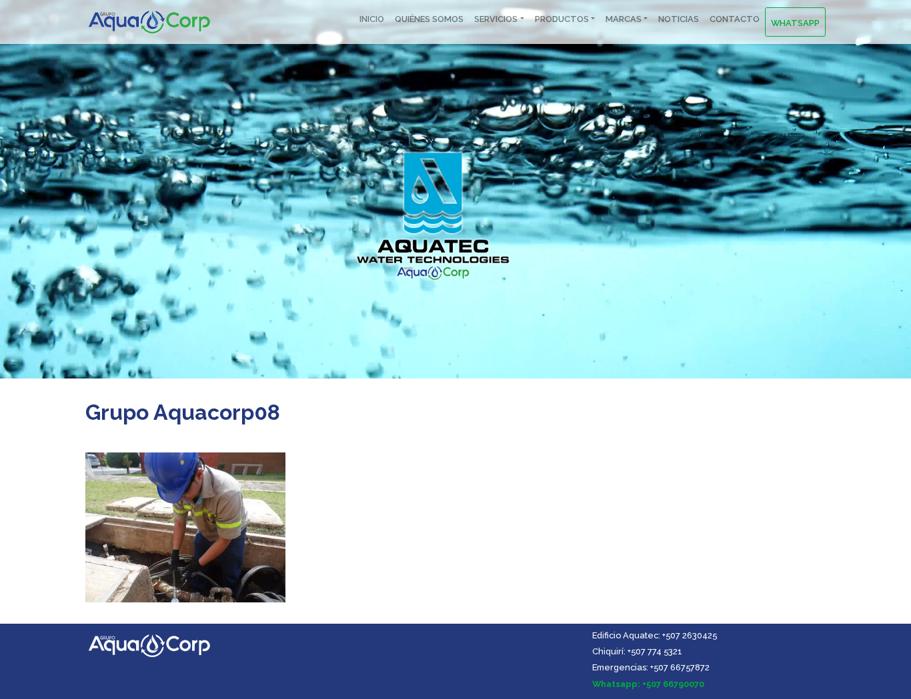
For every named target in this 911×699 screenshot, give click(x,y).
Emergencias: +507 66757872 (651, 667)
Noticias (678, 19)
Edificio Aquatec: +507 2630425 (654, 635)
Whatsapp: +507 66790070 (648, 684)
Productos (562, 19)
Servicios (496, 19)
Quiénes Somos (429, 19)
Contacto (735, 19)
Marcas (624, 19)
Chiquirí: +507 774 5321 (637, 651)
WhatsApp (795, 23)
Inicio (371, 19)
